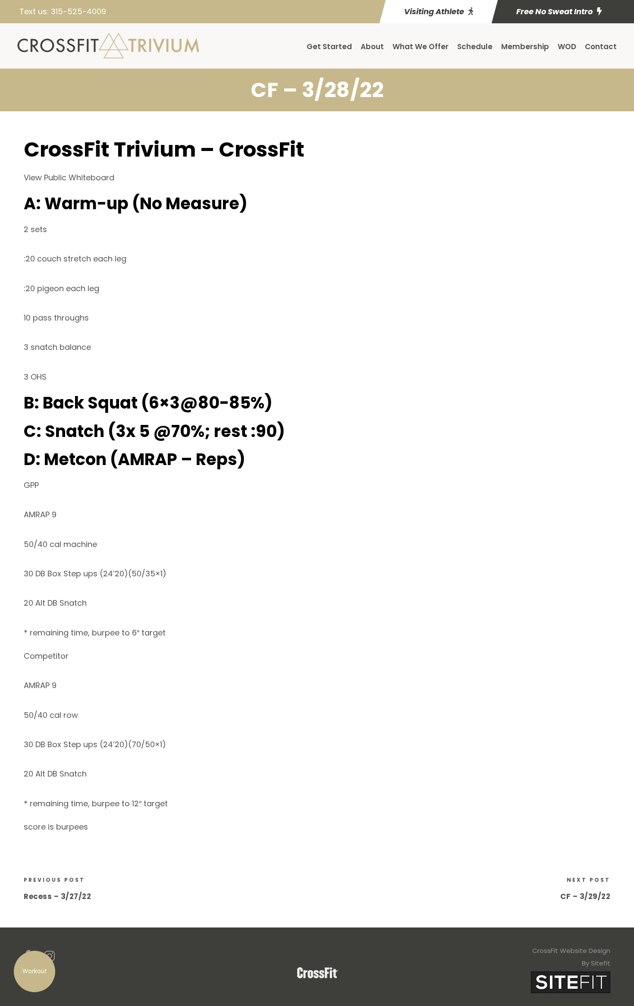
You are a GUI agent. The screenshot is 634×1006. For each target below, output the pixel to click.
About (372, 46)
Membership (525, 46)
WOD (567, 46)
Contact (601, 46)
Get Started (329, 46)
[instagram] (49, 956)
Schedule (475, 46)
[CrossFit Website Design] (570, 981)
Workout (34, 971)
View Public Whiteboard (69, 177)
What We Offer (420, 46)
